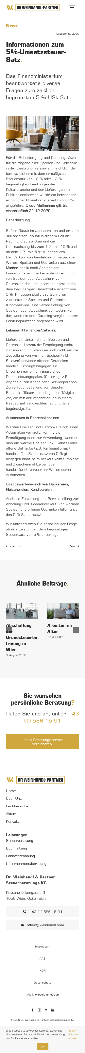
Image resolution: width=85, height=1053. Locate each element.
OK (42, 1046)
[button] (9, 630)
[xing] (46, 1010)
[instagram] (39, 1010)
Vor (73, 546)
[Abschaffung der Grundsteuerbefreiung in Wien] (22, 611)
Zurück (15, 546)
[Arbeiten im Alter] (63, 611)
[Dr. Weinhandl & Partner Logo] (33, 5)
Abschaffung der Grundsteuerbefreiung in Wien (21, 637)
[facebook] (32, 1010)
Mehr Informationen (73, 1034)
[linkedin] (52, 1010)
